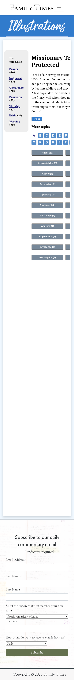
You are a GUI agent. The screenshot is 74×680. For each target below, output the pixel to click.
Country (11, 621)
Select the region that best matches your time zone (34, 608)
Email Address (16, 560)
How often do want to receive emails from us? (35, 637)
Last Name (13, 589)
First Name (13, 576)
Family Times (32, 7)
